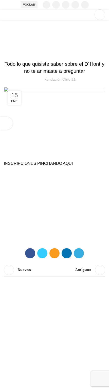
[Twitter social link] (56, 5)
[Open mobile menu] (100, 15)
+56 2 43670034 (18, 349)
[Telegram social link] (79, 253)
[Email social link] (54, 253)
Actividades (47, 51)
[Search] (88, 15)
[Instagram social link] (65, 5)
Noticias (82, 51)
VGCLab (29, 4)
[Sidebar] (6, 123)
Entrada (27, 51)
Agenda (66, 51)
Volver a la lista (54, 270)
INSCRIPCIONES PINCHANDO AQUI (38, 163)
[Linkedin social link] (85, 5)
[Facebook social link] (46, 5)
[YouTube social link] (75, 5)
